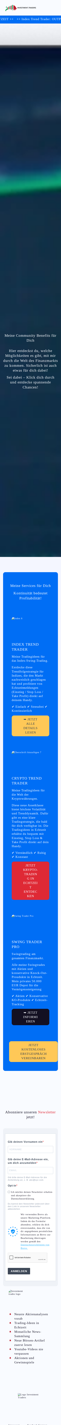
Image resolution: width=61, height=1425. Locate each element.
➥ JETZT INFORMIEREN (30, 1017)
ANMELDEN (19, 1271)
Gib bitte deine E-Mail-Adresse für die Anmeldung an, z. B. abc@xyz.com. (27, 1178)
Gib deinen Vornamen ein (25, 1141)
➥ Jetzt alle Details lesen (30, 725)
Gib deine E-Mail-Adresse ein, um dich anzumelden (28, 1161)
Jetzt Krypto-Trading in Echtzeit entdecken (30, 881)
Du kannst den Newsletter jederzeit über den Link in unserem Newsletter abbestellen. (29, 1206)
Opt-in (12, 1185)
